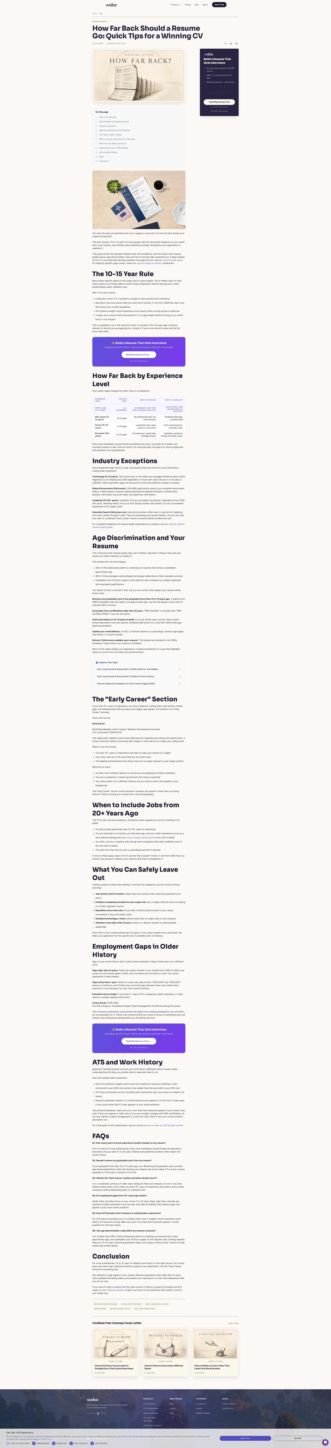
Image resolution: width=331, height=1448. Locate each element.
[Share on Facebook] (236, 43)
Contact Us (201, 1404)
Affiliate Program (203, 1413)
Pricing (188, 4)
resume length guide (173, 260)
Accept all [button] (245, 1438)
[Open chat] (325, 1442)
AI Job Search (149, 1404)
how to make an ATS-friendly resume (164, 1125)
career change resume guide (140, 837)
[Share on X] (225, 43)
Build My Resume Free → (139, 354)
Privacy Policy (228, 1408)
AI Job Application (151, 1408)
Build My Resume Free (219, 102)
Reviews (199, 1408)
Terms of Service (229, 1404)
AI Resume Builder (115, 1290)
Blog (196, 4)
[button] (139, 117)
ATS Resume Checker (152, 1425)
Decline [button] (297, 1438)
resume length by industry (149, 263)
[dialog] (165, 1438)
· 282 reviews (220, 111)
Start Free (219, 4)
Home (94, 14)
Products (175, 4)
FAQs (172, 1413)
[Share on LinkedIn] (231, 43)
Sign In (205, 4)
